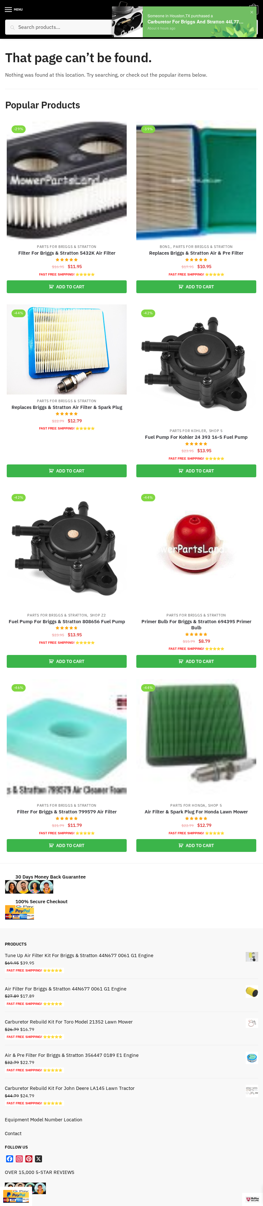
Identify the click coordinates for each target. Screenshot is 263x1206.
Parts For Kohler (188, 431)
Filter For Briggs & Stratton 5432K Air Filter (66, 253)
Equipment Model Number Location (43, 1120)
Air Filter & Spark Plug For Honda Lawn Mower (196, 812)
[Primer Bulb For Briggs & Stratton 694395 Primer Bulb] (196, 549)
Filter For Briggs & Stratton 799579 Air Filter (67, 812)
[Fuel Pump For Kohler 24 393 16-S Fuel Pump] (196, 364)
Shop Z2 (98, 615)
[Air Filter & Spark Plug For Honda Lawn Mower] (196, 739)
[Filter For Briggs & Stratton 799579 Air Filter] (67, 739)
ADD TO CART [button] (70, 287)
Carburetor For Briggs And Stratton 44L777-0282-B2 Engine (196, 22)
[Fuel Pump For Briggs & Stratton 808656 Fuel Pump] (67, 549)
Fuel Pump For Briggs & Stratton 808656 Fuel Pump (67, 621)
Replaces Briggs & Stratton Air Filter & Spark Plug (67, 407)
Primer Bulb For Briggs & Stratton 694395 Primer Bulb (196, 624)
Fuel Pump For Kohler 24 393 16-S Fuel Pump (196, 437)
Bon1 (165, 246)
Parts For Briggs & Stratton (67, 246)
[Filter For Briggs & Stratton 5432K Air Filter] (67, 180)
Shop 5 (216, 431)
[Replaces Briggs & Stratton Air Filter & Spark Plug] (67, 349)
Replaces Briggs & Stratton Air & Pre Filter (196, 253)
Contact (13, 1133)
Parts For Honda (187, 805)
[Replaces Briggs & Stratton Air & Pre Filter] (196, 180)
